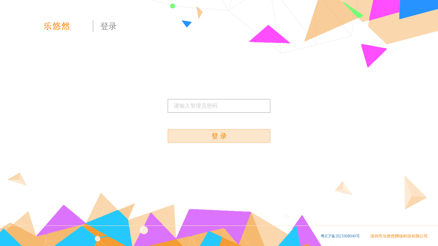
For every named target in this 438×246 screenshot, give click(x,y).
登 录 (219, 136)
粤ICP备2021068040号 (340, 236)
